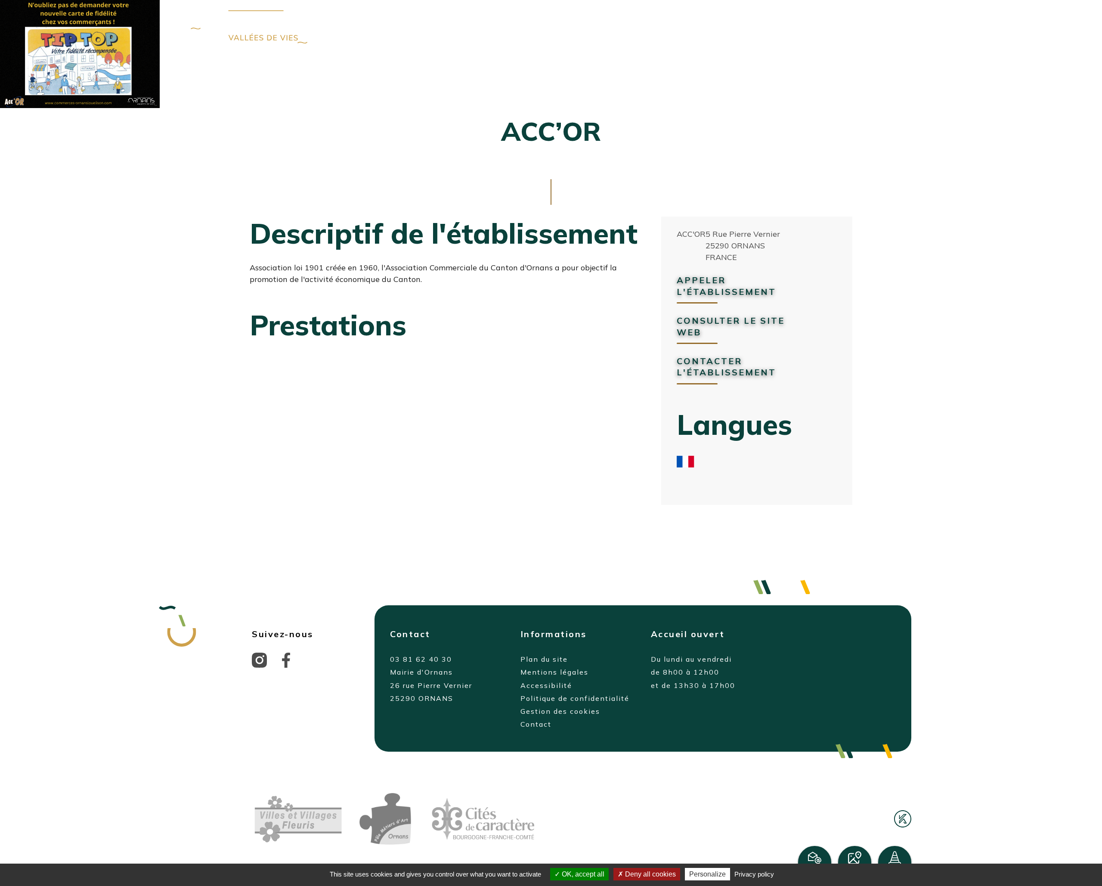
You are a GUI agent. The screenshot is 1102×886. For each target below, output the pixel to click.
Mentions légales (554, 672)
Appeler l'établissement (726, 286)
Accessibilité (546, 685)
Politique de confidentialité (574, 698)
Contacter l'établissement (726, 367)
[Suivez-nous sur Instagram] (259, 659)
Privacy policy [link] (754, 874)
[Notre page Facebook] (803, 26)
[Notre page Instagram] (833, 26)
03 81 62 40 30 (421, 659)
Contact (535, 724)
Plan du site (544, 659)
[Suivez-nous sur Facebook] (286, 659)
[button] (864, 26)
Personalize (707, 874)
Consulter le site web (731, 326)
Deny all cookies (649, 874)
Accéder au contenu (371, 27)
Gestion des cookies (560, 711)
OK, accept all (582, 874)
